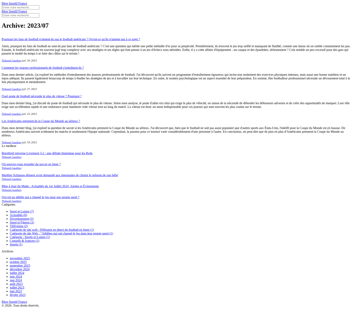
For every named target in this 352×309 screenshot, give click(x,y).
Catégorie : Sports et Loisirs (30, 237)
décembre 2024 (20, 269)
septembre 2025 (20, 265)
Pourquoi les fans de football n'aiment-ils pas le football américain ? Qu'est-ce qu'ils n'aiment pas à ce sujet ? (71, 39)
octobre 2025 (18, 262)
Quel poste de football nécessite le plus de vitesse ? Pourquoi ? (42, 96)
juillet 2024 (17, 273)
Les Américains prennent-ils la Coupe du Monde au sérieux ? (41, 121)
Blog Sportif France (14, 3)
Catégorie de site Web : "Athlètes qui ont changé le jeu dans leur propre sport (61, 233)
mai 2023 (16, 291)
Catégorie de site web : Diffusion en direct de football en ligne (52, 229)
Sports (16, 244)
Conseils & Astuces (24, 240)
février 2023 (17, 295)
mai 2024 (16, 280)
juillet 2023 (17, 287)
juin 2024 (16, 276)
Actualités (18, 215)
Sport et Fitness (22, 222)
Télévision (19, 226)
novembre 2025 (20, 258)
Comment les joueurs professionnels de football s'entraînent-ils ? (43, 67)
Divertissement (21, 218)
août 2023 (16, 284)
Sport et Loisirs (22, 211)
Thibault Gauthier (11, 60)
